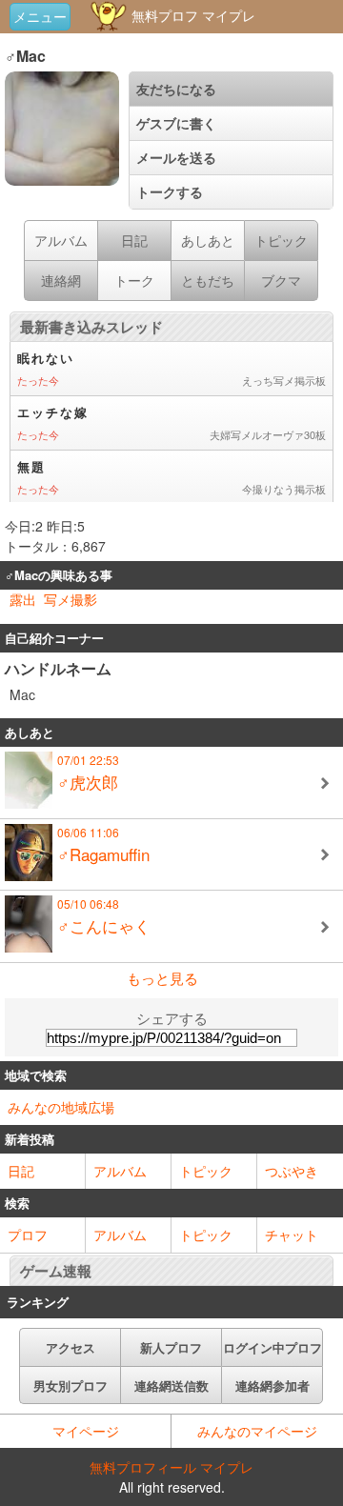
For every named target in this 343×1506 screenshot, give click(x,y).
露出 (23, 599)
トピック (205, 1170)
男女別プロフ (70, 1385)
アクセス (70, 1347)
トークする (169, 191)
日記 (21, 1170)
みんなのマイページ (257, 1430)
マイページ (85, 1430)
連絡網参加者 (272, 1385)
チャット (291, 1234)
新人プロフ (171, 1347)
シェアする (172, 1018)
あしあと (207, 240)
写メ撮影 (70, 599)
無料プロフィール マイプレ (171, 1466)
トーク (134, 280)
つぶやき (291, 1170)
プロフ (28, 1234)
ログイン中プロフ (272, 1347)
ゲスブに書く (176, 122)
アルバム (61, 240)
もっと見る (162, 978)
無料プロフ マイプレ (191, 15)
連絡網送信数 (171, 1385)
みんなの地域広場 (61, 1106)
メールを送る (176, 157)
